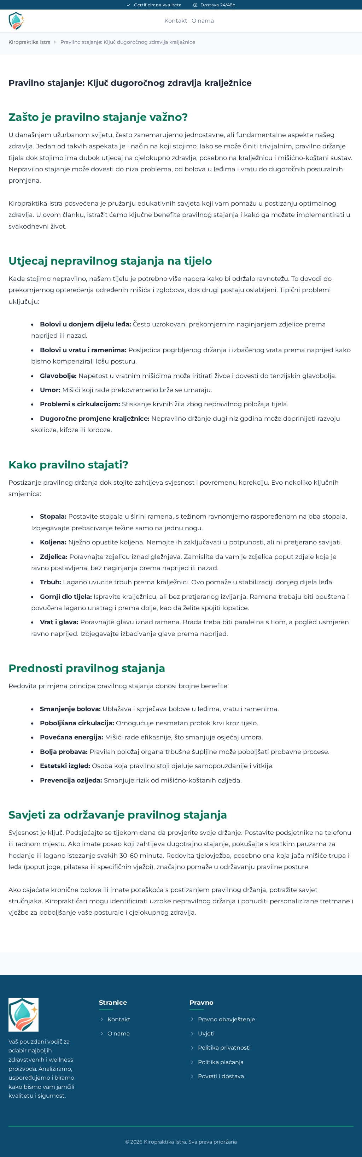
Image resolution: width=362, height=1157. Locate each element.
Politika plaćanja (221, 1062)
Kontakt (175, 20)
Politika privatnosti (224, 1047)
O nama (203, 20)
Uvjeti (206, 1033)
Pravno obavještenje (226, 1019)
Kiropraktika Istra (29, 42)
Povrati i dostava (221, 1076)
